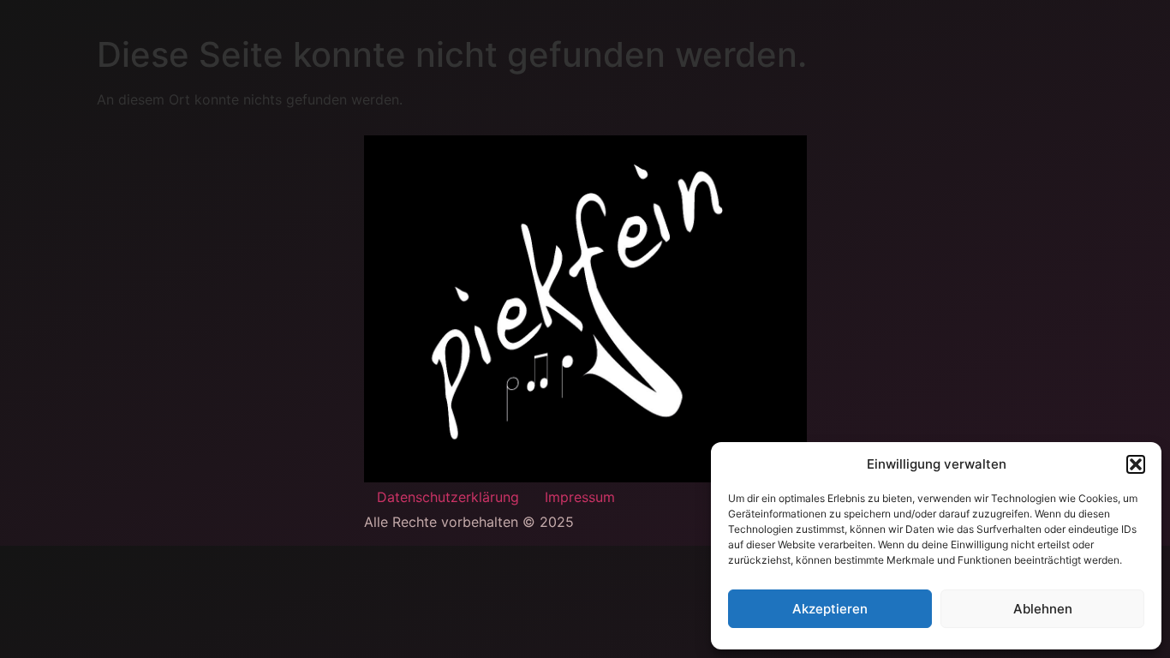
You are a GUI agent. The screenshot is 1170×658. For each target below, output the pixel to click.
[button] (1135, 464)
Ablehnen (1042, 609)
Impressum (580, 496)
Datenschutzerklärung (448, 496)
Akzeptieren (830, 609)
